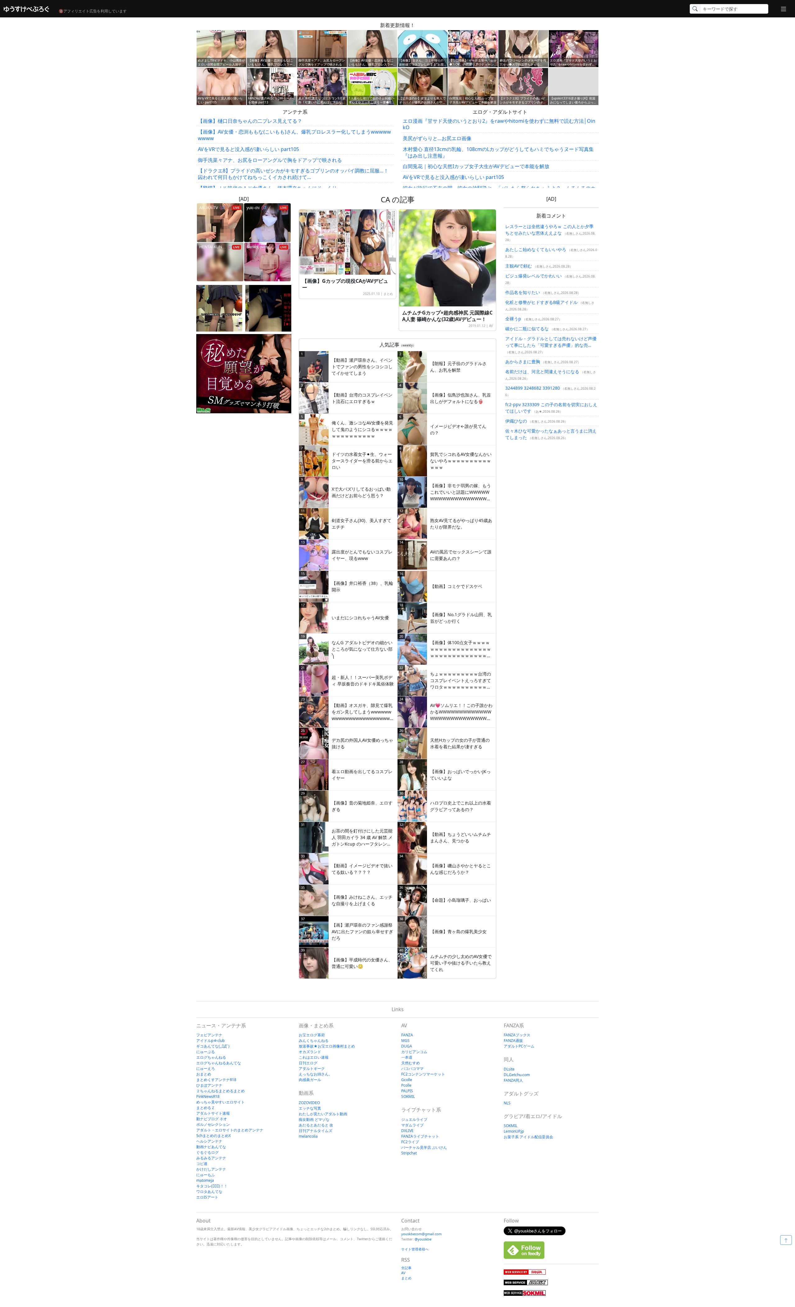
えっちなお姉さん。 (315, 1074)
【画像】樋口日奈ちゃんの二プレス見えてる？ (250, 120)
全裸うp (513, 319)
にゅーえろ (205, 1068)
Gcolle (406, 1079)
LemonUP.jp (514, 1131)
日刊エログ (308, 1063)
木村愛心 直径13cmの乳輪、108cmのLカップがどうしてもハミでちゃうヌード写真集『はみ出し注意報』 (498, 152)
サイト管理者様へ (415, 1249)
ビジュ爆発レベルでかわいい (533, 276)
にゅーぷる (205, 1051)
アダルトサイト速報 (213, 1113)
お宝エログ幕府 (312, 1035)
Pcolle (406, 1085)
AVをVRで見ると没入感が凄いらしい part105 (248, 149)
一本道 (406, 1057)
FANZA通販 (513, 1040)
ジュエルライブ (414, 1119)
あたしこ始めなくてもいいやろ (535, 249)
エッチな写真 (310, 1108)
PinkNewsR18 (208, 1096)
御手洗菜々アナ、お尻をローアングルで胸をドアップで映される (270, 160)
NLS (507, 1103)
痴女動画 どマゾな (314, 1119)
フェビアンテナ (209, 1035)
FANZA (407, 1035)
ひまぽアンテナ (209, 1085)
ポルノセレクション (213, 1124)
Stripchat (409, 1153)
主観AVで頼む (518, 266)
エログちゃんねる (211, 1057)
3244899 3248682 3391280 (532, 388)
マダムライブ (412, 1125)
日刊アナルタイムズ (315, 1130)
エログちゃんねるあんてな (218, 1063)
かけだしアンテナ (211, 1169)
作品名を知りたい (522, 292)
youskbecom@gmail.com (421, 1233)
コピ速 (201, 1163)
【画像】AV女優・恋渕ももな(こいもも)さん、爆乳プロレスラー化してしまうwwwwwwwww (294, 135)
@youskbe (423, 1239)
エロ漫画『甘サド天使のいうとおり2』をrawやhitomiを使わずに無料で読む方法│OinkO (499, 124)
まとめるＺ (205, 1107)
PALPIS (407, 1091)
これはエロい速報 (314, 1057)
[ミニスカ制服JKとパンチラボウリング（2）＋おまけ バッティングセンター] (219, 308)
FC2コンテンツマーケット (423, 1074)
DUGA (406, 1046)
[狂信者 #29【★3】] (268, 308)
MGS (405, 1040)
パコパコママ (412, 1068)
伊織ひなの (516, 421)
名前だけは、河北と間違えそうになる (542, 371)
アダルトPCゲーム (519, 1046)
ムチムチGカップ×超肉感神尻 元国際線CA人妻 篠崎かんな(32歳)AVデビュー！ (447, 316)
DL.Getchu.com (517, 1074)
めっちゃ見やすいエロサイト (220, 1102)
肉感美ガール (310, 1079)
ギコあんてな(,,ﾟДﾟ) (212, 1046)
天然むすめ (410, 1063)
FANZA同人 (513, 1080)
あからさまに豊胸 (522, 362)
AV (491, 325)
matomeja (205, 1180)
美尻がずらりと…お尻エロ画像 (437, 138)
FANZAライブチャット (420, 1136)
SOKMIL (408, 1096)
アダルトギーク (312, 1068)
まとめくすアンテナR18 (216, 1079)
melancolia (308, 1136)
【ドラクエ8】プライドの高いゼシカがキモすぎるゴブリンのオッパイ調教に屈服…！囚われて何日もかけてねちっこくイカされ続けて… (293, 174)
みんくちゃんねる (314, 1040)
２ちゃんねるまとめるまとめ (220, 1091)
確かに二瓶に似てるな (527, 329)
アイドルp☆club (210, 1040)
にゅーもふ (205, 1174)
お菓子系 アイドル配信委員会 (528, 1137)
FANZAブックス (517, 1035)
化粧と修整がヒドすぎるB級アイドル (541, 302)
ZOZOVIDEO (309, 1102)
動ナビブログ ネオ (211, 1118)
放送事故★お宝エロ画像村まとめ (327, 1046)
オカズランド (310, 1051)
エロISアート (207, 1197)
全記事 (406, 1267)
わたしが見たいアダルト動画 (323, 1114)
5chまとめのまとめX (213, 1135)
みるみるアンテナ (211, 1158)
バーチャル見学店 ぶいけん (424, 1147)
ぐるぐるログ (207, 1152)
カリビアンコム (414, 1051)
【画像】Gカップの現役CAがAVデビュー (345, 284)
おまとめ (203, 1074)
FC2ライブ (410, 1141)
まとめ (388, 293)
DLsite (509, 1069)
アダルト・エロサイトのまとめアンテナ (229, 1130)
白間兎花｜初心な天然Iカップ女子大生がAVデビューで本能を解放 (476, 166)
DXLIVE (407, 1130)
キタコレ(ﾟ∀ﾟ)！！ (212, 1186)
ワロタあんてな (209, 1191)
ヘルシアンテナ (209, 1141)
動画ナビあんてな (211, 1146)
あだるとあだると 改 (316, 1125)
